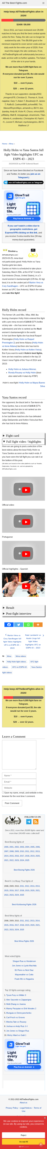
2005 (32, 847)
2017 (22, 856)
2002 (17, 847)
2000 (6, 847)
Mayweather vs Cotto (24, 974)
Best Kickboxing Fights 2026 (24, 904)
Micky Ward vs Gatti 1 (16, 1035)
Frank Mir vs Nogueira (24, 979)
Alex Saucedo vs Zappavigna (18, 1000)
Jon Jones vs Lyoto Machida (24, 965)
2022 (11, 860)
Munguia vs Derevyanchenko (18, 1013)
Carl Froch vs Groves (15, 1017)
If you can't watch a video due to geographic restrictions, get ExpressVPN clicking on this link (22, 229)
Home (4, 144)
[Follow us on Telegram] (29, 823)
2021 (6, 860)
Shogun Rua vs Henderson (24, 961)
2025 (27, 860)
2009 (17, 851)
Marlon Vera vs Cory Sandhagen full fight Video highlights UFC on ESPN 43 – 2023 (12, 641)
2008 (11, 851)
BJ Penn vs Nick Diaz (24, 970)
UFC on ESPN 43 (19, 667)
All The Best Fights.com (14, 3)
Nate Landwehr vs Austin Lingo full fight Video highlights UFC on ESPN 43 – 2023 (33, 641)
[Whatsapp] (28, 624)
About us (23, 1102)
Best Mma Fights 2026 (24, 941)
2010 (22, 851)
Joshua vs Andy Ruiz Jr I (17, 1026)
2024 (22, 860)
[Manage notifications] (41, 1145)
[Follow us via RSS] (36, 823)
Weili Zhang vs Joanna (16, 1004)
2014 (6, 856)
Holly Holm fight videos (16, 662)
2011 (27, 851)
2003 (22, 847)
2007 (6, 851)
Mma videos (21, 656)
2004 (27, 847)
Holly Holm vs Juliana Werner (22, 369)
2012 (32, 851)
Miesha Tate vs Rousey (16, 1022)
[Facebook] (9, 624)
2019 (32, 856)
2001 (11, 847)
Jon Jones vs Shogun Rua (17, 1031)
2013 (37, 851)
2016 (17, 856)
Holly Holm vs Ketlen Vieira (28, 350)
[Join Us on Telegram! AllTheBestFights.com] (23, 183)
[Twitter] (18, 624)
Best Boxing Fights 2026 (24, 870)
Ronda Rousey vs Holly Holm (22, 373)
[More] (38, 624)
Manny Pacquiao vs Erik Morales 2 (21, 1008)
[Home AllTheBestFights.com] (13, 824)
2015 (11, 856)
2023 (17, 860)
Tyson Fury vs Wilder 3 (16, 995)
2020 (38, 856)
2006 (38, 847)
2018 (27, 856)
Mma (11, 144)
